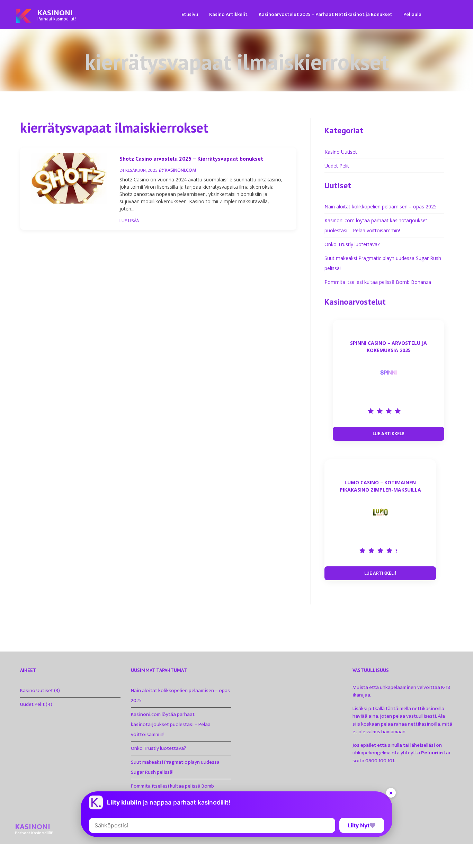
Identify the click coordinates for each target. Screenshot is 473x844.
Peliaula (412, 14)
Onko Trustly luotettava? (352, 244)
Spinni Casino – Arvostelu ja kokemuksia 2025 (388, 346)
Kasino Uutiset (340, 152)
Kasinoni (55, 13)
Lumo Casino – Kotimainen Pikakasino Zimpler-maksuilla (380, 486)
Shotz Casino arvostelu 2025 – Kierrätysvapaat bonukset (191, 158)
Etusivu (189, 14)
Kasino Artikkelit (228, 14)
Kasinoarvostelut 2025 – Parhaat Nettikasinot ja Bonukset (325, 14)
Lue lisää (129, 220)
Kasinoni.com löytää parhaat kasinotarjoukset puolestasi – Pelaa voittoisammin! (171, 724)
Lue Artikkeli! (388, 434)
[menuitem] (190, 14)
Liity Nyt (358, 825)
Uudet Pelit (336, 165)
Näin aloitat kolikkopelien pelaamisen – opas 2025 (380, 206)
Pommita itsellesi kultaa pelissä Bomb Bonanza (377, 282)
